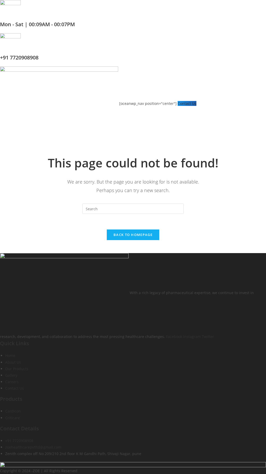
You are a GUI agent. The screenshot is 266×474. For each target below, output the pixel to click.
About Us (13, 362)
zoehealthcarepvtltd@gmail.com (33, 447)
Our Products (16, 368)
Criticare (12, 417)
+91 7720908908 (19, 57)
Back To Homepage (133, 234)
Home (10, 355)
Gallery (11, 375)
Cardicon (13, 411)
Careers (12, 381)
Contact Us (187, 103)
